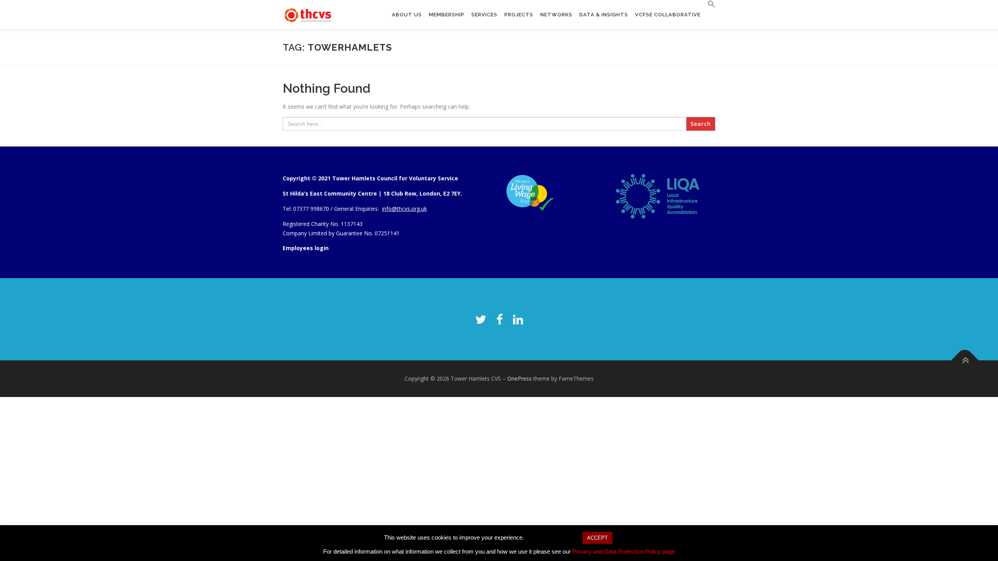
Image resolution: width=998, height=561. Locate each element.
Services (484, 15)
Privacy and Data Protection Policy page (623, 551)
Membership (446, 15)
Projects (518, 15)
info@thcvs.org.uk (404, 208)
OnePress (519, 378)
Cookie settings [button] (553, 537)
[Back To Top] (965, 360)
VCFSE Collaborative (668, 15)
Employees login (306, 248)
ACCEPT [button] (597, 538)
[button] (709, 4)
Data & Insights (603, 15)
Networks (556, 15)
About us (407, 15)
